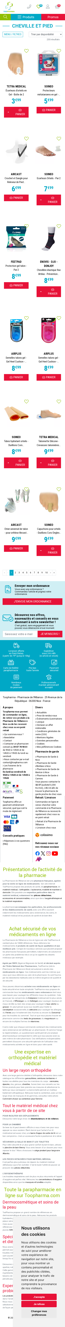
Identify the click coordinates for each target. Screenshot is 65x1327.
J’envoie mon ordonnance (32, 601)
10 (46, 572)
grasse (6, 1007)
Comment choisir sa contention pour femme (22, 1099)
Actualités (41, 712)
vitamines (35, 1021)
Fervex (8, 1013)
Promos (53, 17)
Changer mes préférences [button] (39, 1313)
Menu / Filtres (12, 34)
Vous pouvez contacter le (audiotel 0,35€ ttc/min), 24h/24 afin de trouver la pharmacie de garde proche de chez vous (48, 788)
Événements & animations (49, 719)
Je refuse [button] (39, 1304)
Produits (32, 17)
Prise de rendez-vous (46, 715)
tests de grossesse (32, 1018)
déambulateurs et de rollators (45, 1119)
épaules (6, 1084)
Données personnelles (47, 740)
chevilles (26, 1084)
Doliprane (32, 998)
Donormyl (56, 1013)
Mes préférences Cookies (48, 747)
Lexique (40, 722)
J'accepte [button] (39, 1296)
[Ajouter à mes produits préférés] (26, 51)
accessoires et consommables (16, 898)
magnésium (49, 1018)
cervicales (54, 1081)
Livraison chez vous (46, 828)
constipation (8, 1010)
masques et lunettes (34, 1182)
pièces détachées (42, 895)
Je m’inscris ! (50, 634)
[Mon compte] (46, 7)
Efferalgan (19, 1001)
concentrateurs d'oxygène (50, 1179)
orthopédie (24, 890)
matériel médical (10, 890)
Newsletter (9, 737)
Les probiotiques (10, 1296)
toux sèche (51, 1004)
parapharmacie (50, 887)
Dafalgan (34, 1001)
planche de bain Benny (15, 1147)
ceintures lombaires (46, 1078)
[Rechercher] (5, 17)
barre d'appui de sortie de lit (43, 1133)
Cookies (40, 744)
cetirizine (33, 1010)
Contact (8, 740)
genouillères (30, 1078)
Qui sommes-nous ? (13, 734)
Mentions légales (44, 737)
